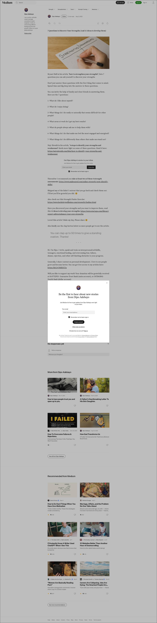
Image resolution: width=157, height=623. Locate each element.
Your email (65, 309)
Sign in (86, 331)
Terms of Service (85, 335)
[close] (107, 283)
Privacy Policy (94, 335)
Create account (78, 322)
